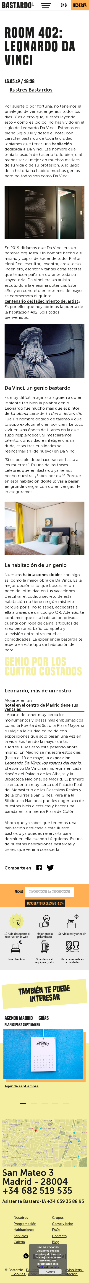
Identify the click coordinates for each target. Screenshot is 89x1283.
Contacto (59, 1236)
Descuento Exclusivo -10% (45, 903)
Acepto (50, 1271)
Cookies (18, 1274)
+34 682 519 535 (37, 1190)
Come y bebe (62, 1224)
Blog (55, 1242)
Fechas (19, 892)
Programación (25, 1224)
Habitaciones (24, 1230)
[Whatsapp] (26, 1257)
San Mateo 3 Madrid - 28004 (35, 1177)
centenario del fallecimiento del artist (41, 301)
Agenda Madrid (19, 1018)
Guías (44, 1018)
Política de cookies (48, 1267)
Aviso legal (74, 1270)
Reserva (80, 5)
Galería (19, 1242)
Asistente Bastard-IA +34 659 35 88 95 (43, 1201)
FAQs (56, 1230)
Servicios (21, 1236)
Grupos (58, 1217)
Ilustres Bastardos (31, 90)
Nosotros (21, 1217)
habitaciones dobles (43, 575)
